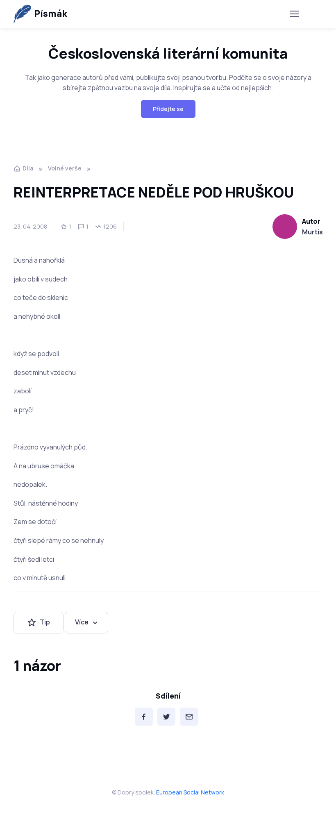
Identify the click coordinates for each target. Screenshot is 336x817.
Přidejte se (168, 109)
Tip (45, 621)
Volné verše (65, 168)
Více (82, 621)
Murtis (312, 231)
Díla (28, 168)
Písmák (50, 13)
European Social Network (190, 792)
